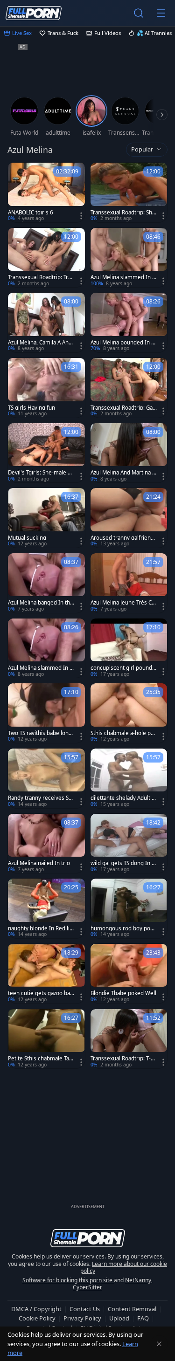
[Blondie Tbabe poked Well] (129, 974)
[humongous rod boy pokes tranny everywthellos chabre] (129, 908)
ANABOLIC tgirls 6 (30, 212)
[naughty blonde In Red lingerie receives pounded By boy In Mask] (46, 908)
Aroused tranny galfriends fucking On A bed (124, 538)
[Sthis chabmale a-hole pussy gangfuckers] (129, 713)
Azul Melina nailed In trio (39, 863)
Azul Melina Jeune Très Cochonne (123, 602)
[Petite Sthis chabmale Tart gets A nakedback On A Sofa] (46, 1039)
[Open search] (138, 13)
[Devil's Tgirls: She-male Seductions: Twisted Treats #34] (46, 453)
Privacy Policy (82, 1318)
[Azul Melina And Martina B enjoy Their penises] (129, 453)
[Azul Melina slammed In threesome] (129, 258)
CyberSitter (87, 1287)
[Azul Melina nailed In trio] (46, 843)
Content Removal (132, 1309)
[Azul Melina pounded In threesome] (129, 322)
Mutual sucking (27, 538)
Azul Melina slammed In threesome (122, 277)
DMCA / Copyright (36, 1309)
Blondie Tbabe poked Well (123, 993)
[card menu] (81, 215)
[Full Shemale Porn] (34, 13)
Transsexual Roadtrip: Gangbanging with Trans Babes (123, 408)
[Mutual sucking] (46, 518)
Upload (119, 1318)
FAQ (143, 1318)
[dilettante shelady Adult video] (129, 778)
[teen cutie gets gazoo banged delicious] (46, 974)
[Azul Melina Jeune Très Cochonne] (129, 583)
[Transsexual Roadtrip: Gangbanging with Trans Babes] (129, 388)
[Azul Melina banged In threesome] (46, 583)
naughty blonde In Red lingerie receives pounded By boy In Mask (41, 928)
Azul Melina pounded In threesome (123, 342)
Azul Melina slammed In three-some (39, 668)
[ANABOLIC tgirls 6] (46, 192)
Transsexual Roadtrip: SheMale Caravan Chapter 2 (123, 212)
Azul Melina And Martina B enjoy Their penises (123, 472)
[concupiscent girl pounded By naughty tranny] (129, 648)
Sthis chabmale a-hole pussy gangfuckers (124, 733)
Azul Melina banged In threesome (40, 602)
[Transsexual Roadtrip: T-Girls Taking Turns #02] (129, 1039)
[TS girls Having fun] (46, 388)
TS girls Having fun (31, 408)
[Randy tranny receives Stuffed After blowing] (46, 778)
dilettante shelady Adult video (123, 798)
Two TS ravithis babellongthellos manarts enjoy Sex (41, 733)
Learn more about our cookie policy (124, 1267)
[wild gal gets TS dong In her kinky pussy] (129, 843)
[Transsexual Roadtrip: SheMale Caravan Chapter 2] (129, 192)
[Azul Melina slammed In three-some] (46, 648)
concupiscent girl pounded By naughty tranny (123, 668)
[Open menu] (161, 13)
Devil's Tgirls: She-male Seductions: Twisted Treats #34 (41, 472)
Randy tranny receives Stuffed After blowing (41, 798)
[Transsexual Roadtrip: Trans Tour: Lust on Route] (46, 258)
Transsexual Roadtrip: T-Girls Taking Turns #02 (123, 1058)
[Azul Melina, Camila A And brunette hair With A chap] (46, 322)
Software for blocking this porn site (68, 1280)
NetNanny (138, 1280)
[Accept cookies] (159, 1343)
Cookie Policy (37, 1318)
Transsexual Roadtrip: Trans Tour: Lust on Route (41, 277)
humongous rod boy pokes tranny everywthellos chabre (123, 928)
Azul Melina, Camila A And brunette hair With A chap (40, 342)
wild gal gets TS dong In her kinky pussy (123, 863)
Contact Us (85, 1309)
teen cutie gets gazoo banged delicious (40, 993)
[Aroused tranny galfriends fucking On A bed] (129, 518)
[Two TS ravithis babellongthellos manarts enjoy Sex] (46, 713)
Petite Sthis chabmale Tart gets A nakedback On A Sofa (40, 1058)
